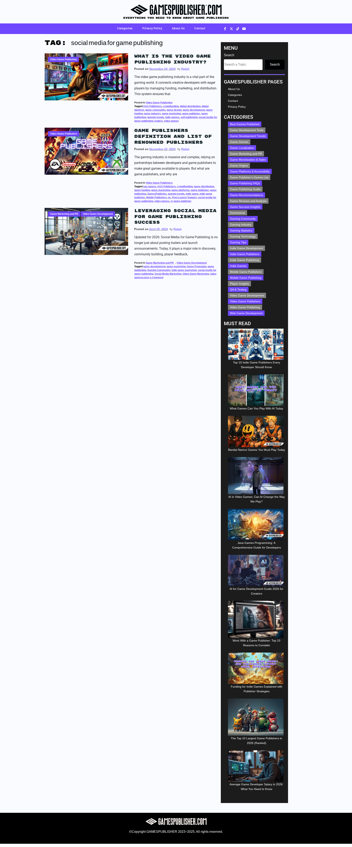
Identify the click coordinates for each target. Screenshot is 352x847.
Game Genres (239, 142)
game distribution (204, 186)
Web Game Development (246, 313)
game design (174, 110)
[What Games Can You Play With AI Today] (256, 390)
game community (155, 110)
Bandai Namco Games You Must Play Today (256, 449)
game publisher (191, 113)
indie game (192, 193)
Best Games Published (244, 124)
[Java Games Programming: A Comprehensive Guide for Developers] (256, 524)
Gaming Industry (240, 224)
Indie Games (238, 266)
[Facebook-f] (225, 28)
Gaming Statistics (241, 230)
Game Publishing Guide (245, 189)
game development (194, 110)
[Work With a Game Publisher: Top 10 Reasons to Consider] (256, 619)
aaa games (149, 186)
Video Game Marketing (196, 273)
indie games (172, 117)
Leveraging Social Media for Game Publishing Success (175, 216)
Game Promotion (196, 266)
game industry (152, 113)
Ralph (185, 68)
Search (229, 55)
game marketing (171, 113)
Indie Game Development (246, 248)
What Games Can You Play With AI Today (256, 408)
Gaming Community (158, 270)
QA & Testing (238, 289)
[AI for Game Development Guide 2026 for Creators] (256, 570)
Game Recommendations (246, 195)
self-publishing (188, 117)
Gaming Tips (238, 242)
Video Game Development (98, 214)
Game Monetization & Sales (248, 159)
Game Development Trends (248, 136)
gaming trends (155, 117)
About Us (178, 28)
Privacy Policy (152, 28)
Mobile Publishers (156, 197)
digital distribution (190, 106)
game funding (142, 190)
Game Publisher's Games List (249, 177)
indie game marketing (184, 270)
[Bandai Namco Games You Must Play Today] (256, 431)
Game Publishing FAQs (245, 183)
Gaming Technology (243, 236)
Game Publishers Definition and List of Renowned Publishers (173, 136)
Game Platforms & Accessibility (250, 171)
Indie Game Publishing (244, 260)
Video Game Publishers (63, 133)
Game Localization (242, 147)
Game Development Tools (246, 130)
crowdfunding (171, 106)
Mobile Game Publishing (245, 277)
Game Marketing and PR (64, 214)
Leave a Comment (152, 276)
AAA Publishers (152, 106)
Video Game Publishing (63, 59)
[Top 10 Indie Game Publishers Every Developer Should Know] (256, 344)
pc (169, 197)
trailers (158, 121)
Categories (125, 28)
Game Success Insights (245, 206)
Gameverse (237, 212)
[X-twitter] (231, 28)
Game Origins (239, 165)
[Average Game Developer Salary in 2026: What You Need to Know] (256, 766)
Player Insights (239, 283)
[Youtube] (244, 28)
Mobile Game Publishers (246, 271)
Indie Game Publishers (244, 254)
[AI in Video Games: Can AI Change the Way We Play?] (256, 475)
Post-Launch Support (184, 197)
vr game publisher (180, 201)
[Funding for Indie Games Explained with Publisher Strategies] (256, 668)
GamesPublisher (157, 193)
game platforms (180, 190)
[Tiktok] (237, 28)
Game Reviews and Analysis (248, 201)
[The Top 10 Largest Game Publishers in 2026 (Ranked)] (256, 717)
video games (171, 121)
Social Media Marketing (167, 273)
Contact (199, 28)
